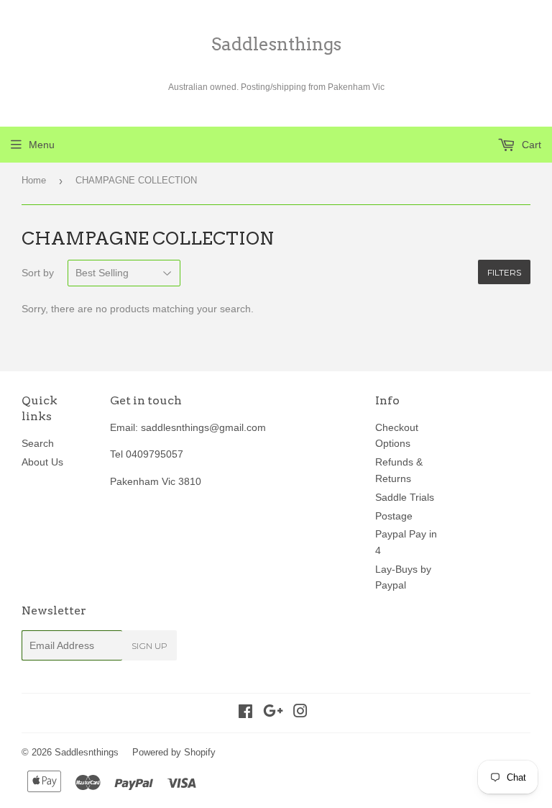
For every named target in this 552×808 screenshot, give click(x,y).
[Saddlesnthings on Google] (273, 713)
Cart (530, 144)
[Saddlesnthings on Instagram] (300, 713)
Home (34, 180)
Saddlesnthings (276, 44)
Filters (504, 272)
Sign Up (149, 645)
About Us (42, 462)
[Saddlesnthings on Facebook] (245, 713)
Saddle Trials (404, 497)
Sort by (38, 272)
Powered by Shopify (174, 752)
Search (38, 443)
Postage (394, 516)
